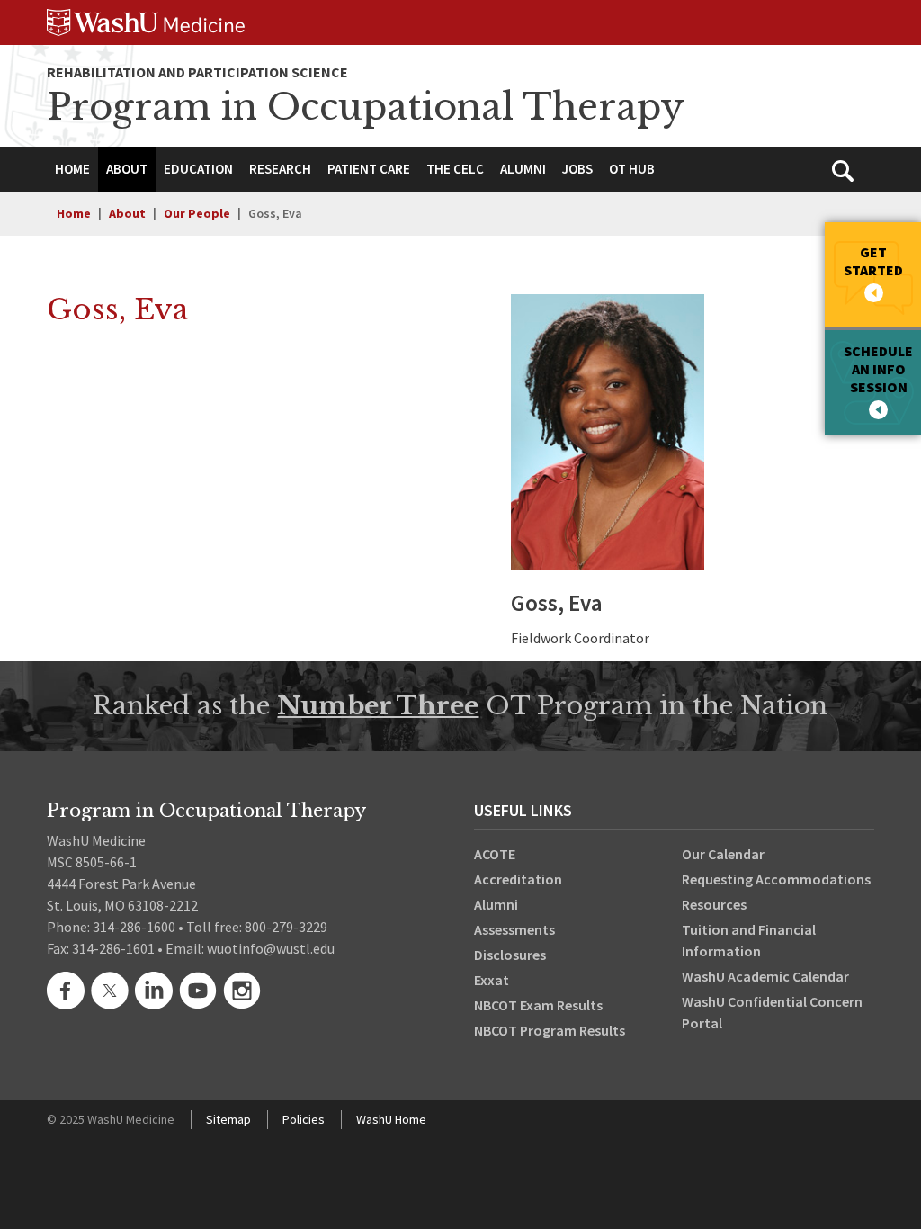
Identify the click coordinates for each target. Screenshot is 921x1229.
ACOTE (494, 854)
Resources (714, 904)
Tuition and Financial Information (749, 940)
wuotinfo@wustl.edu (271, 948)
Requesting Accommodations (776, 879)
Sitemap (228, 1119)
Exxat (491, 980)
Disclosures (510, 955)
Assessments (514, 929)
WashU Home (391, 1119)
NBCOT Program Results (549, 1030)
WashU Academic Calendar (765, 976)
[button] (127, 169)
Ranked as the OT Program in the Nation (460, 706)
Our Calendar (723, 854)
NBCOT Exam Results (538, 1005)
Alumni (496, 904)
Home (74, 213)
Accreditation (518, 879)
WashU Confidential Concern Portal (772, 1012)
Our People (197, 213)
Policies (303, 1119)
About (127, 213)
